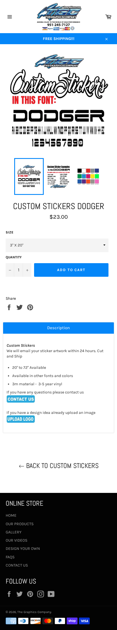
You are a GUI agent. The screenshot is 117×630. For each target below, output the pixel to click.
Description (58, 328)
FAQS (10, 557)
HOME (11, 515)
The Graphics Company (34, 612)
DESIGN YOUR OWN (23, 548)
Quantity (14, 257)
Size (9, 232)
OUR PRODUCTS (20, 524)
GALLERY (14, 532)
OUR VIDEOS (16, 540)
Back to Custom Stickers (61, 465)
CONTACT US (17, 565)
